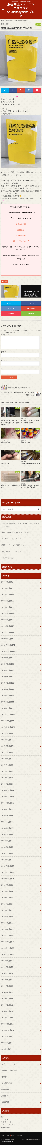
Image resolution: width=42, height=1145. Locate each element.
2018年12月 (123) (8, 639)
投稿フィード (6, 1122)
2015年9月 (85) (7, 885)
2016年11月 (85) (7, 796)
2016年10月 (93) (7, 803)
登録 (2, 1117)
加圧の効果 (20, 224)
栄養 (5, 1089)
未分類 (5, 281)
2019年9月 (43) (7, 582)
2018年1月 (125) (7, 708)
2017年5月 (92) (7, 759)
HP (8, 1135)
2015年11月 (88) (7, 872)
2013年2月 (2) (6, 1043)
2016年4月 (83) (7, 841)
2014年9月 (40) (7, 961)
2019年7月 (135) (7, 594)
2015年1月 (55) (7, 935)
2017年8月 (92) (7, 740)
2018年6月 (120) (7, 676)
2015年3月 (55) (7, 923)
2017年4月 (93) (7, 765)
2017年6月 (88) (7, 752)
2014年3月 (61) (7, 998)
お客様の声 (20, 235)
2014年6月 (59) (7, 980)
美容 (5, 1096)
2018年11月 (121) (8, 645)
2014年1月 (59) (7, 1011)
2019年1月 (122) (7, 632)
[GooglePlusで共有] (21, 90)
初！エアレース (11, 539)
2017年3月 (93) (7, 771)
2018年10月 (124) (8, 651)
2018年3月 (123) (7, 695)
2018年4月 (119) (7, 689)
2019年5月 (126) (7, 607)
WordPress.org (7, 1127)
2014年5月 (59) (7, 986)
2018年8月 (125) (7, 664)
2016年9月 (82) (7, 809)
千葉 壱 (7, 558)
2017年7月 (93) (7, 746)
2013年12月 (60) (7, 1017)
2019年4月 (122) (7, 613)
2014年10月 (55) (7, 954)
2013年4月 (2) (6, 1036)
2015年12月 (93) (7, 866)
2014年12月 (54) (7, 942)
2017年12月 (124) (8, 714)
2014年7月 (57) (7, 973)
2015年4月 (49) (7, 916)
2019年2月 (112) (7, 626)
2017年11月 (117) (8, 721)
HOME (3, 1135)
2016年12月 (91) (7, 790)
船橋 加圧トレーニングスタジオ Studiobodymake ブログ (21, 10)
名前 (3, 352)
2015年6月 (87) (7, 904)
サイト (3, 368)
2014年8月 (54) (7, 967)
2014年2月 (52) (7, 1005)
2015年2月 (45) (7, 929)
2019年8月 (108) (7, 588)
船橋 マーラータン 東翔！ (15, 545)
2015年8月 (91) (7, 891)
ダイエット (8, 1064)
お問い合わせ (20, 1135)
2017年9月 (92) (7, 733)
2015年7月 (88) (7, 897)
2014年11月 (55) (7, 948)
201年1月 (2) (6, 1049)
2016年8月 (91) (7, 815)
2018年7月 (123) (7, 670)
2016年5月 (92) (7, 834)
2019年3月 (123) (7, 620)
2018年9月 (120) (7, 658)
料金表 (20, 230)
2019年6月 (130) (7, 601)
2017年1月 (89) (7, 784)
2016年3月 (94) (7, 847)
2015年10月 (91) (7, 878)
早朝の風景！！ (11, 551)
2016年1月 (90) (7, 860)
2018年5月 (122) (7, 683)
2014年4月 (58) (7, 992)
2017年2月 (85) (7, 777)
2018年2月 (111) (7, 702)
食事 (5, 1102)
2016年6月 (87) (7, 828)
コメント (5, 335)
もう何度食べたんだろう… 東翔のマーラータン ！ (20, 524)
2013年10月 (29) (7, 1030)
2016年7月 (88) (7, 822)
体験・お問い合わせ (20, 241)
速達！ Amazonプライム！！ (16, 532)
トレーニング (9, 1070)
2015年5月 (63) (7, 910)
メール (4, 360)
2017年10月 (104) (8, 727)
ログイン (4, 1119)
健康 (5, 1077)
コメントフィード (8, 1125)
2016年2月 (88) (7, 853)
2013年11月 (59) (7, 1024)
